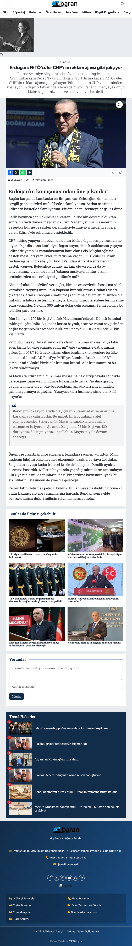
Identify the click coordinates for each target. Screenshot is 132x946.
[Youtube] (69, 878)
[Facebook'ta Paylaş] (10, 172)
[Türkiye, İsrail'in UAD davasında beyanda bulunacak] (37, 535)
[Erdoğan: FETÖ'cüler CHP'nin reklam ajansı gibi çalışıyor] (66, 133)
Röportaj (19, 12)
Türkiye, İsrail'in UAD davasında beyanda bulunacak (33, 556)
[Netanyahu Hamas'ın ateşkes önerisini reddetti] (95, 624)
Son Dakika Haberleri (84, 912)
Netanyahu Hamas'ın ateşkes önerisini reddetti (94, 642)
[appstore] (66, 886)
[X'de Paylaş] (16, 172)
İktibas (86, 12)
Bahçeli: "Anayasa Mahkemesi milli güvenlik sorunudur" (93, 600)
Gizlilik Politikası (43, 931)
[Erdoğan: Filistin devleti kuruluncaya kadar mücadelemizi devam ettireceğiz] (37, 624)
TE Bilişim (75, 941)
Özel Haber (54, 12)
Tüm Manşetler (22, 912)
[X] (56, 878)
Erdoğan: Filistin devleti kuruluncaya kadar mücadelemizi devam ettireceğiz (34, 644)
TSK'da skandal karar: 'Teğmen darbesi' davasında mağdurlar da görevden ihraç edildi (35, 600)
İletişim (60, 931)
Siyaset (66, 62)
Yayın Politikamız (88, 931)
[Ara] (122, 4)
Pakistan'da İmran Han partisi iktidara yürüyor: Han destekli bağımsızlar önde (95, 556)
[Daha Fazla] (29, 172)
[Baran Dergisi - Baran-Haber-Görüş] (64, 3)
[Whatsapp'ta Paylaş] (23, 172)
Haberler (35, 12)
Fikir (6, 12)
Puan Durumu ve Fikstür (86, 905)
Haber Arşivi (21, 918)
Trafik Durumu (22, 905)
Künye (71, 931)
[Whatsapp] (75, 878)
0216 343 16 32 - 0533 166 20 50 (68, 857)
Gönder (16, 696)
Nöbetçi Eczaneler (24, 898)
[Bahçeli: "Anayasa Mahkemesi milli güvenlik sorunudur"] (95, 579)
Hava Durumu (80, 898)
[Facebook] (50, 878)
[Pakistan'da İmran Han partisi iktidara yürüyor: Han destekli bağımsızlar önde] (95, 535)
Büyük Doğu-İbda (107, 12)
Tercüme (71, 12)
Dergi (127, 12)
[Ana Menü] (8, 4)
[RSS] (82, 878)
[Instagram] (63, 878)
